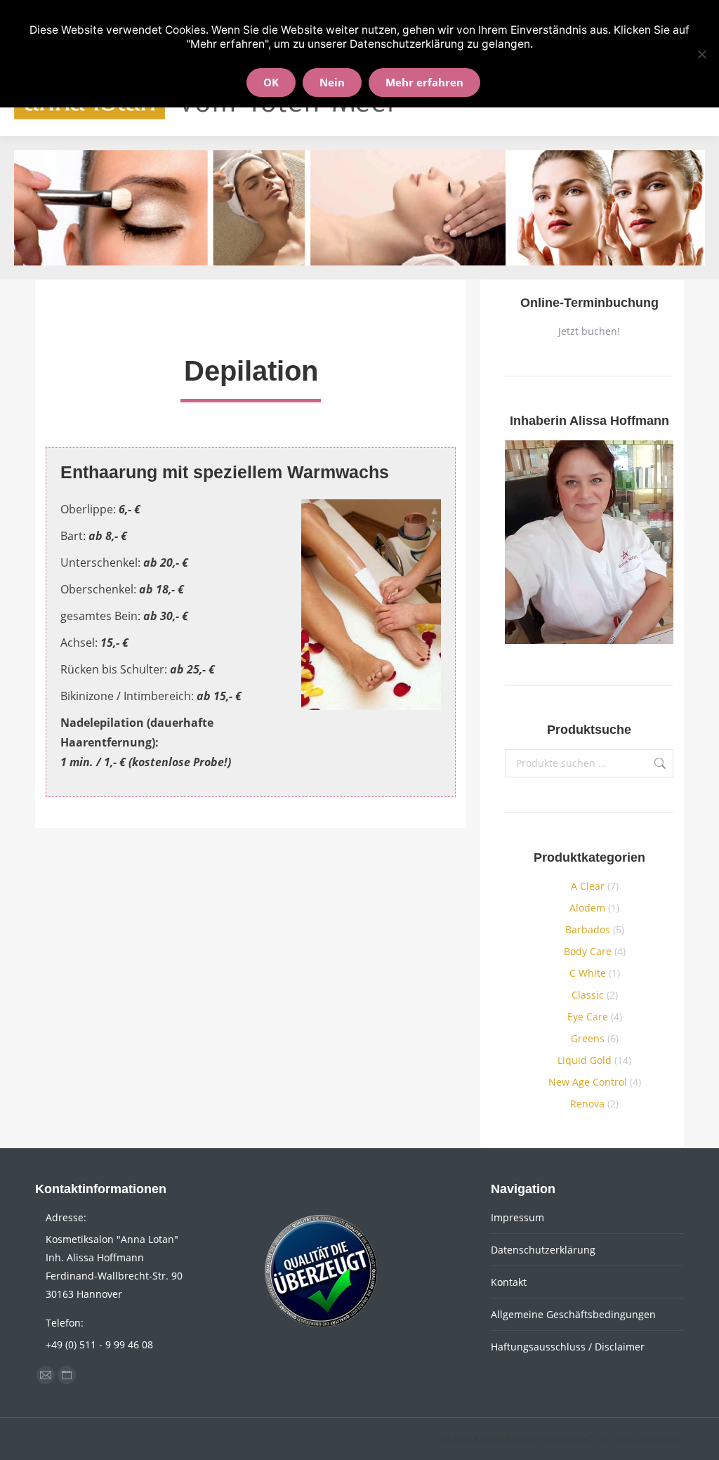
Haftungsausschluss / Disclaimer (568, 1346)
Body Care (588, 951)
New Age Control (587, 1082)
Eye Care (587, 1016)
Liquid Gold (585, 1060)
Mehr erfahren (424, 82)
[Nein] (701, 54)
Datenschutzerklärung (543, 1249)
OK (271, 82)
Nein (332, 82)
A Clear (588, 886)
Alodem (587, 907)
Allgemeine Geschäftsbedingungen (573, 1314)
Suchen (659, 763)
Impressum (517, 1217)
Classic (588, 994)
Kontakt (509, 1282)
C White (587, 973)
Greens (588, 1038)
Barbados (587, 929)
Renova (587, 1103)
